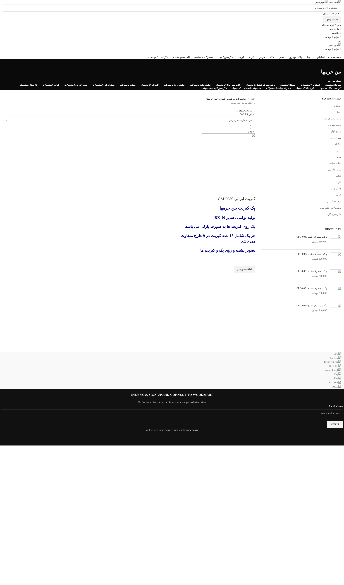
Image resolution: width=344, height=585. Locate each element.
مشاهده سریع (250, 277)
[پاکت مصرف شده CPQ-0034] (335, 292)
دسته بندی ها (334, 81)
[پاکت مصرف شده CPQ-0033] (335, 310)
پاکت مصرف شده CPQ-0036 (312, 254)
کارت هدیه (335, 188)
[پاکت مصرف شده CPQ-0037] (335, 241)
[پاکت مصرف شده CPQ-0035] (335, 275)
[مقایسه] (250, 191)
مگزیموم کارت (333, 214)
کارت (338, 182)
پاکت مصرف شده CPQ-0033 (312, 305)
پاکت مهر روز (334, 125)
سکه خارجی (334, 169)
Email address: (335, 406)
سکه (338, 156)
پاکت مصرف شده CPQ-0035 (312, 271)
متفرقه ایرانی (334, 201)
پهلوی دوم (336, 137)
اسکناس (337, 106)
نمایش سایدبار (244, 110)
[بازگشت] (336, 63)
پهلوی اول (336, 131)
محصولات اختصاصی (330, 207)
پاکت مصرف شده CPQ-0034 (312, 288)
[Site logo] (334, 2)
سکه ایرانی (335, 163)
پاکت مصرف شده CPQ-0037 (312, 236)
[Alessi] (172, 370)
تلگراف (337, 144)
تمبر (339, 150)
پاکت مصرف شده (331, 118)
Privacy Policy (190, 430)
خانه (253, 98)
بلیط (339, 112)
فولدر (338, 176)
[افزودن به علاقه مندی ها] (250, 261)
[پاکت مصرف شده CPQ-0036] (335, 258)
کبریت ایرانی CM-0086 (236, 198)
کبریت (338, 195)
